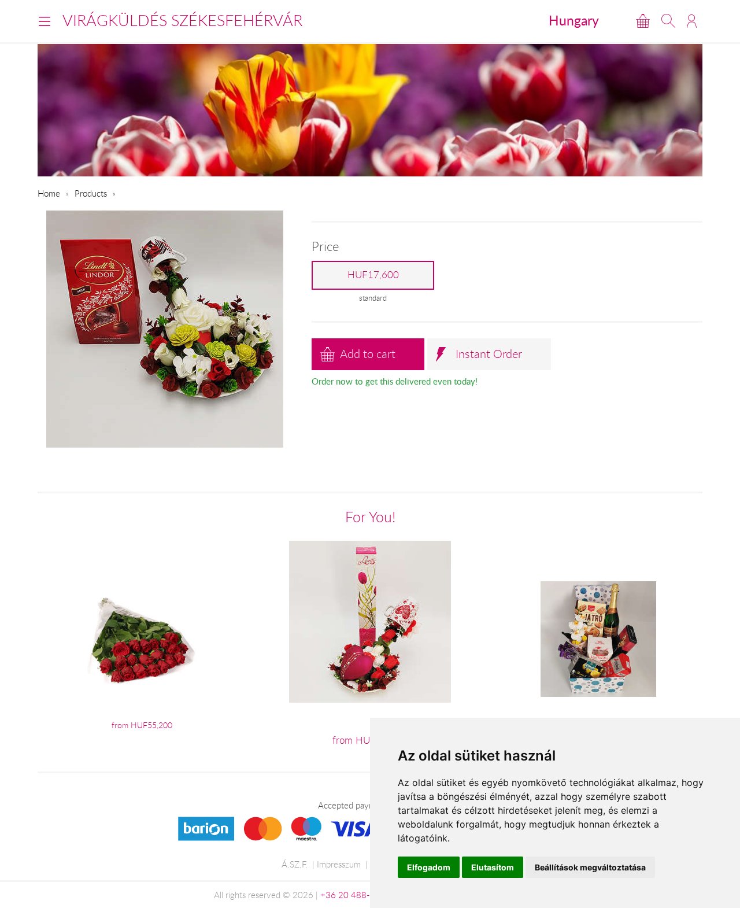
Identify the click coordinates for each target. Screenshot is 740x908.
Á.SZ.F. (295, 864)
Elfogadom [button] (428, 867)
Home (49, 193)
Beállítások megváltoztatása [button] (590, 867)
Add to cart (367, 353)
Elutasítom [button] (492, 867)
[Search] (668, 21)
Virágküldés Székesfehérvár (182, 20)
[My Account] (692, 21)
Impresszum (339, 864)
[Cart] (643, 21)
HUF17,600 (373, 274)
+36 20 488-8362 (355, 894)
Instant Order (489, 353)
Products (91, 193)
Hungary (574, 20)
